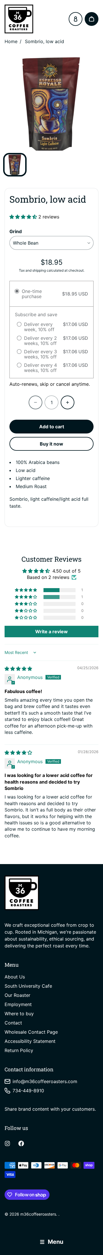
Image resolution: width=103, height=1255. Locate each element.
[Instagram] (7, 1143)
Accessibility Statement (30, 1041)
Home (11, 41)
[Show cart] (91, 19)
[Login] (75, 19)
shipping (39, 270)
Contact (13, 1023)
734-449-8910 (28, 1090)
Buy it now (51, 444)
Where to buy (19, 1013)
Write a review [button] (51, 631)
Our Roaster (17, 995)
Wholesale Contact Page (31, 1032)
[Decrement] (35, 402)
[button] (23, 217)
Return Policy (19, 1050)
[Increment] (67, 402)
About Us (15, 977)
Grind (15, 231)
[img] (18, 668)
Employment (18, 1004)
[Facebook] (21, 1143)
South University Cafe (28, 986)
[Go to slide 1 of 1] (15, 164)
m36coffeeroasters (38, 1214)
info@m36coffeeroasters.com (45, 1081)
